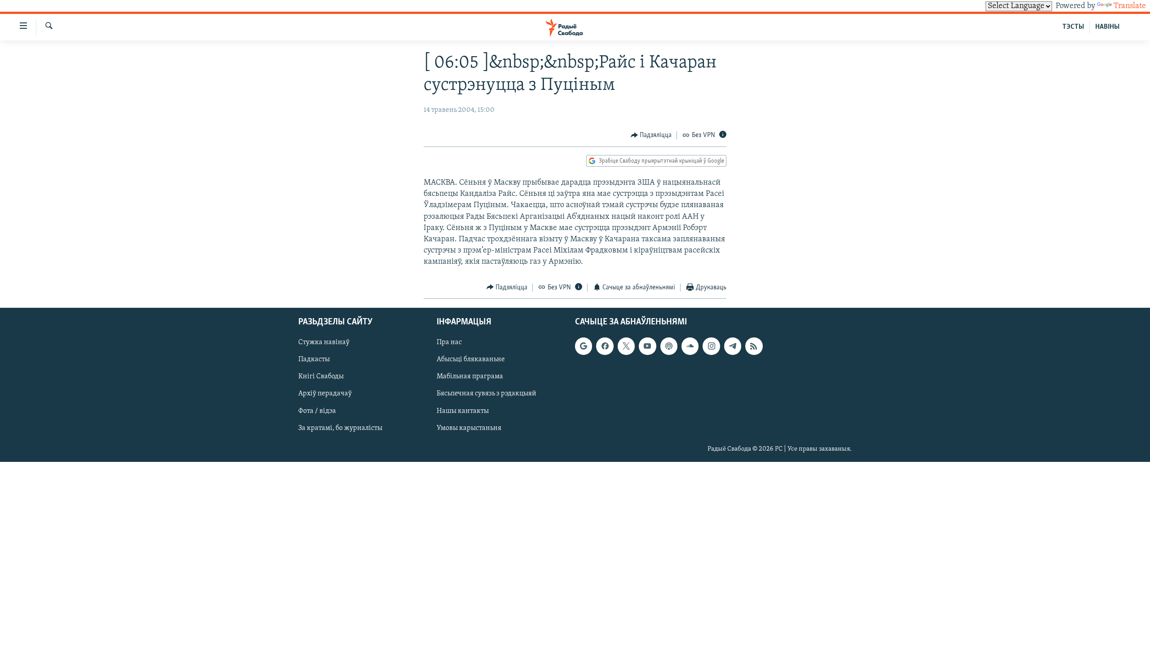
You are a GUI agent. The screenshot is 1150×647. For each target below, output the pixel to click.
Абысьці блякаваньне (471, 359)
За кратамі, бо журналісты (340, 428)
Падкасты (314, 359)
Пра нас (449, 342)
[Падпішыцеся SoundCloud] (690, 346)
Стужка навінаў (323, 342)
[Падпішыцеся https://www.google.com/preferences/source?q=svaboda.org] (583, 346)
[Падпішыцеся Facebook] (604, 346)
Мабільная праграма (470, 377)
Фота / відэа (317, 411)
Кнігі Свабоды (321, 377)
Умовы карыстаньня (469, 428)
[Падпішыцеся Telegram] (732, 346)
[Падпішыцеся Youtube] (647, 346)
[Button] (651, 135)
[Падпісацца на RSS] (753, 346)
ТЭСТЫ (1073, 27)
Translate (1130, 6)
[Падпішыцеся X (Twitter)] (626, 346)
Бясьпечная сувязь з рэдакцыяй (486, 394)
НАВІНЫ (1107, 27)
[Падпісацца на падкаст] (668, 346)
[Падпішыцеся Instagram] (711, 346)
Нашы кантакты (463, 411)
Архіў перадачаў (325, 394)
